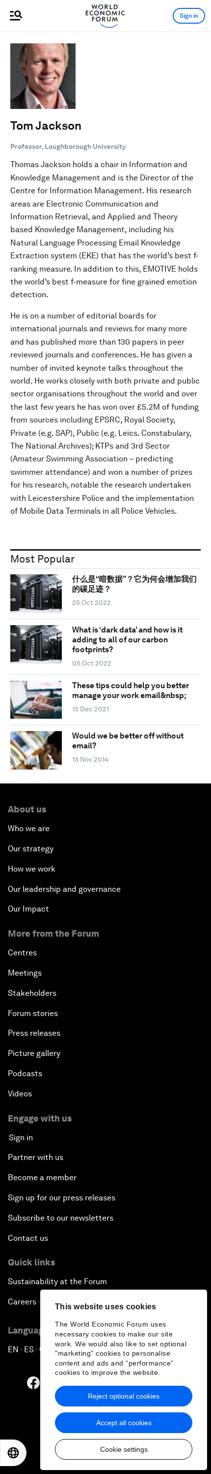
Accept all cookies (124, 1423)
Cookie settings (124, 1449)
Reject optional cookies (123, 1396)
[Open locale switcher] (13, 1453)
